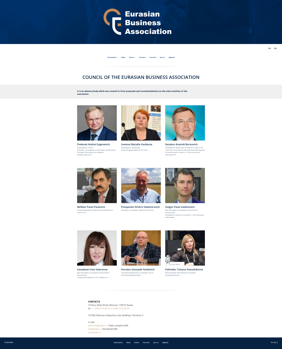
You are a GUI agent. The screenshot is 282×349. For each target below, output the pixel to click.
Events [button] (131, 57)
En (275, 48)
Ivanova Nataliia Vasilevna (136, 144)
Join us (162, 57)
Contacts (152, 57)
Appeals (172, 57)
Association (118, 342)
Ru (269, 48)
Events (136, 342)
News (123, 57)
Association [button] (112, 57)
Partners (142, 57)
